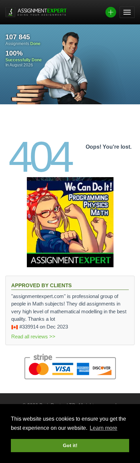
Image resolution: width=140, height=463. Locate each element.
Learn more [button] (103, 428)
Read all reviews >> (33, 336)
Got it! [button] (70, 445)
